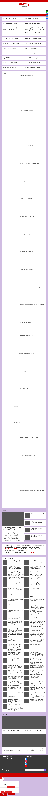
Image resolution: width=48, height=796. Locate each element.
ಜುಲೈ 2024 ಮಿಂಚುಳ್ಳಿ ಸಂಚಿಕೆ (32, 48)
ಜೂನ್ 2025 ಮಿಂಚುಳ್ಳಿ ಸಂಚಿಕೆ (9, 18)
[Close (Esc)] (13, 794)
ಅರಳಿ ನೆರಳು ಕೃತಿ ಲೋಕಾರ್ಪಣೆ (36, 644)
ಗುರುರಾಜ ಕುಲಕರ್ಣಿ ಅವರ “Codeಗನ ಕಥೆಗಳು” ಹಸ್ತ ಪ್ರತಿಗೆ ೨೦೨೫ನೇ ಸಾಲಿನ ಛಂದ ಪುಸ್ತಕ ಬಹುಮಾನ (15, 617)
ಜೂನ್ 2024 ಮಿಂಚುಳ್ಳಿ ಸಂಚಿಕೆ (10, 53)
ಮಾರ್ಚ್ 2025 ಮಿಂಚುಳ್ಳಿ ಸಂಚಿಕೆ (32, 23)
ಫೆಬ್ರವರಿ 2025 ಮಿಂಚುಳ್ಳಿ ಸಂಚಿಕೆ (10, 67)
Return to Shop (11, 786)
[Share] (9, 794)
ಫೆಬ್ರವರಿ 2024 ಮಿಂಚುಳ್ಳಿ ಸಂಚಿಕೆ (10, 62)
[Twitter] (35, 764)
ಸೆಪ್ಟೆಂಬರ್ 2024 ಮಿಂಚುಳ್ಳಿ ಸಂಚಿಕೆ (33, 43)
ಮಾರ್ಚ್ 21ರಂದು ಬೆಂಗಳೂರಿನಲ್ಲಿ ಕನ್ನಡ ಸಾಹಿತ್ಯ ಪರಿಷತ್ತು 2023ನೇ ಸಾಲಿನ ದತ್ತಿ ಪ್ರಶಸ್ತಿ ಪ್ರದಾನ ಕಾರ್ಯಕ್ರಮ (37, 629)
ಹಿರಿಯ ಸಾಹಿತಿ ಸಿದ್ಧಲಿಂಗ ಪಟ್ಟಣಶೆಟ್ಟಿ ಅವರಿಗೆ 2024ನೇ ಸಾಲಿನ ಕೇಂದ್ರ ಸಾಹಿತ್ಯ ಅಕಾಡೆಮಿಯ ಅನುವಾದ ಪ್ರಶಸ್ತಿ (37, 640)
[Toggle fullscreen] (5, 794)
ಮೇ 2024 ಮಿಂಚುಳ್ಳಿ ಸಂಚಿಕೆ (31, 53)
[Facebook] (35, 759)
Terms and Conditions (6, 770)
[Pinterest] (35, 762)
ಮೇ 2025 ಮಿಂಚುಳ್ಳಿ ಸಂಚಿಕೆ (31, 18)
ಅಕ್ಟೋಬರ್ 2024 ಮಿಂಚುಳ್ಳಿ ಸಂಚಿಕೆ (11, 43)
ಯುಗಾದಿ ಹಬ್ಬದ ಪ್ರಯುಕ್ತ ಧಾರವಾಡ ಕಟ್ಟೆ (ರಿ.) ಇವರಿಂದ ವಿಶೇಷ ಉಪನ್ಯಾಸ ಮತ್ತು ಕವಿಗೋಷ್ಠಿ (15, 622)
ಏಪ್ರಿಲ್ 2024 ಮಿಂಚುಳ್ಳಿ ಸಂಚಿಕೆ (10, 57)
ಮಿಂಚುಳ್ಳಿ (24, 4)
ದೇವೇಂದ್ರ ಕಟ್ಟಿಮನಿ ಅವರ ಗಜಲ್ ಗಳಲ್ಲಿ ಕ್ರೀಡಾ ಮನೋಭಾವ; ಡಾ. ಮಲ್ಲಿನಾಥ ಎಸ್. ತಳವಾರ (37, 688)
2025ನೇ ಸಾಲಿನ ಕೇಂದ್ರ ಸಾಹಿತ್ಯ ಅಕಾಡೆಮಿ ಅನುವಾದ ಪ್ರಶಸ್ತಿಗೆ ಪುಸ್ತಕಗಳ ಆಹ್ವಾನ (37, 595)
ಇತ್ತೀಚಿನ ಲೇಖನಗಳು (8, 558)
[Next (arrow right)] (5, 795)
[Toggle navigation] (3, 15)
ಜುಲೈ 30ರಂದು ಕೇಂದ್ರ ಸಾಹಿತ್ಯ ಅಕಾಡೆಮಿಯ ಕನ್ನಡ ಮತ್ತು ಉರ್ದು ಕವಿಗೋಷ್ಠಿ (14, 562)
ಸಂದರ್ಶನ (5, 714)
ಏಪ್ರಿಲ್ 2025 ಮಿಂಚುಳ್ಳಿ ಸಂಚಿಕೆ (10, 23)
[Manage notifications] (3, 793)
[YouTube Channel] (35, 766)
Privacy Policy (29, 775)
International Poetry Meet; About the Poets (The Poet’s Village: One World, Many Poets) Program (37, 666)
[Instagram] (35, 761)
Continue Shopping (6, 791)
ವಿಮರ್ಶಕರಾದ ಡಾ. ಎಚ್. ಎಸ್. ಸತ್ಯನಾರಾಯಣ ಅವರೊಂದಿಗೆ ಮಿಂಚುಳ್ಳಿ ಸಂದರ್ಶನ (11, 750)
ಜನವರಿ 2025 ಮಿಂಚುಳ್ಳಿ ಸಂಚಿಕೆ (32, 67)
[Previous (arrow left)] (2, 795)
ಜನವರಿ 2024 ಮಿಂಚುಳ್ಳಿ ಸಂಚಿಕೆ (32, 62)
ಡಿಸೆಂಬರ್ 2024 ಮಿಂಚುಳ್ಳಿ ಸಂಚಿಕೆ (10, 38)
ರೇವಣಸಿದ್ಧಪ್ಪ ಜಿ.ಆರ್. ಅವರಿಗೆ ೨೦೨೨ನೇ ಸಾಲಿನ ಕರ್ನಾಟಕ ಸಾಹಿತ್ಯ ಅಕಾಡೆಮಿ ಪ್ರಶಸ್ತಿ (15, 634)
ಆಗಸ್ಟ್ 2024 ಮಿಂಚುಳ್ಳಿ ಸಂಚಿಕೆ (10, 48)
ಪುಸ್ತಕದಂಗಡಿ (4, 769)
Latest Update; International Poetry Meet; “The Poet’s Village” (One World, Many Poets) (15, 677)
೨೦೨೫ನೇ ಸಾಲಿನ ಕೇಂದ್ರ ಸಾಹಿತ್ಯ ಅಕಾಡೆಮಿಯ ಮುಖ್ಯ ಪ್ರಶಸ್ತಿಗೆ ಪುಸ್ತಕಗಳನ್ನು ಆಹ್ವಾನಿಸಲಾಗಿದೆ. (14, 653)
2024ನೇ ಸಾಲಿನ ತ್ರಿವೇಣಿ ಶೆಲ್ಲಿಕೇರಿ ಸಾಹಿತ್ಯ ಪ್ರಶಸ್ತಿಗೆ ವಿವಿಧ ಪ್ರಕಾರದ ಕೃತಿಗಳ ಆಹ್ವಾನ (15, 672)
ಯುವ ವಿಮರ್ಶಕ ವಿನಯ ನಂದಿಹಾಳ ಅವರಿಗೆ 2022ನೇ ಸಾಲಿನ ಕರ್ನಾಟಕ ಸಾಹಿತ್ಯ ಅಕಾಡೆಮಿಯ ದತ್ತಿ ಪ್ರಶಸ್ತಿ (37, 634)
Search (45, 770)
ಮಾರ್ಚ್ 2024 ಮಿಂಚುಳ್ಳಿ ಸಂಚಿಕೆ (32, 57)
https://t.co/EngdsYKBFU (11, 548)
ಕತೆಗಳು (4, 510)
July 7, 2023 (32, 552)
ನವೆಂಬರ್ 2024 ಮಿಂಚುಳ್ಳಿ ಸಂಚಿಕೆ (33, 38)
